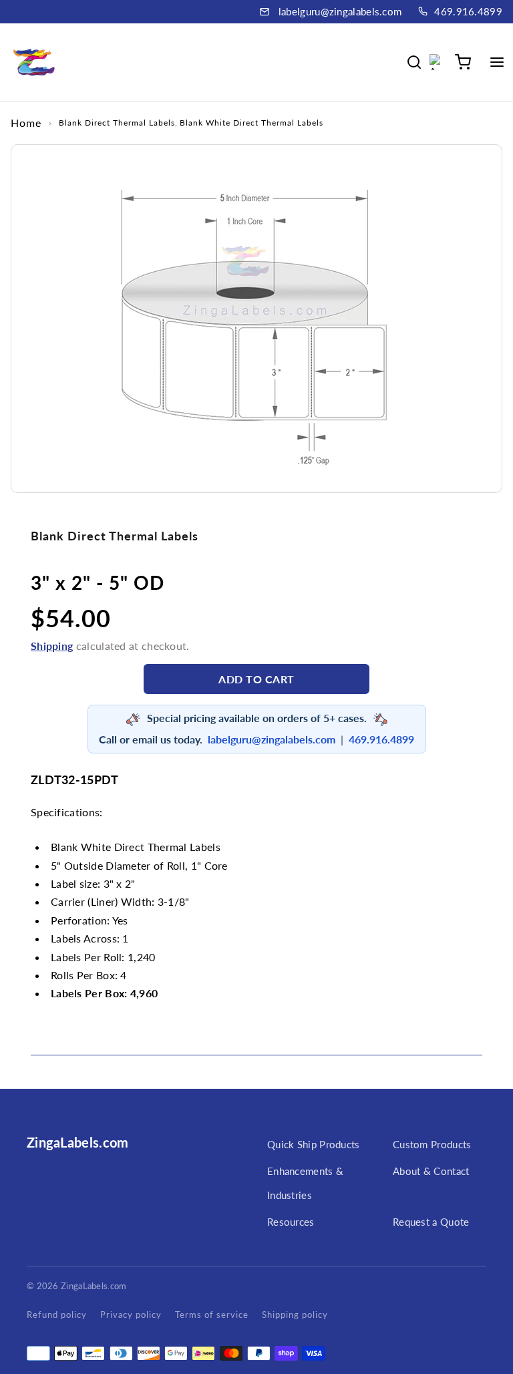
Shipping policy (295, 1314)
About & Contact (431, 1171)
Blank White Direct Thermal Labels (251, 123)
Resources (291, 1222)
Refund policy (57, 1314)
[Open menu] (497, 62)
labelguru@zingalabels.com (340, 11)
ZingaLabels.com (78, 1142)
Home (26, 122)
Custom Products (432, 1144)
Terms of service (211, 1314)
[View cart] (463, 62)
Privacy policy (131, 1314)
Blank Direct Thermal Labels (117, 123)
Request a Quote (431, 1222)
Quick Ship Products (313, 1144)
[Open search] (414, 62)
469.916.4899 (468, 11)
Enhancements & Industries (305, 1183)
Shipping (52, 645)
